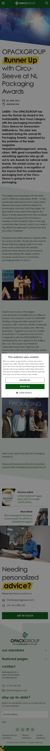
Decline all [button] (25, 380)
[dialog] (25, 375)
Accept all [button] (25, 386)
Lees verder (32, 374)
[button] (25, 392)
